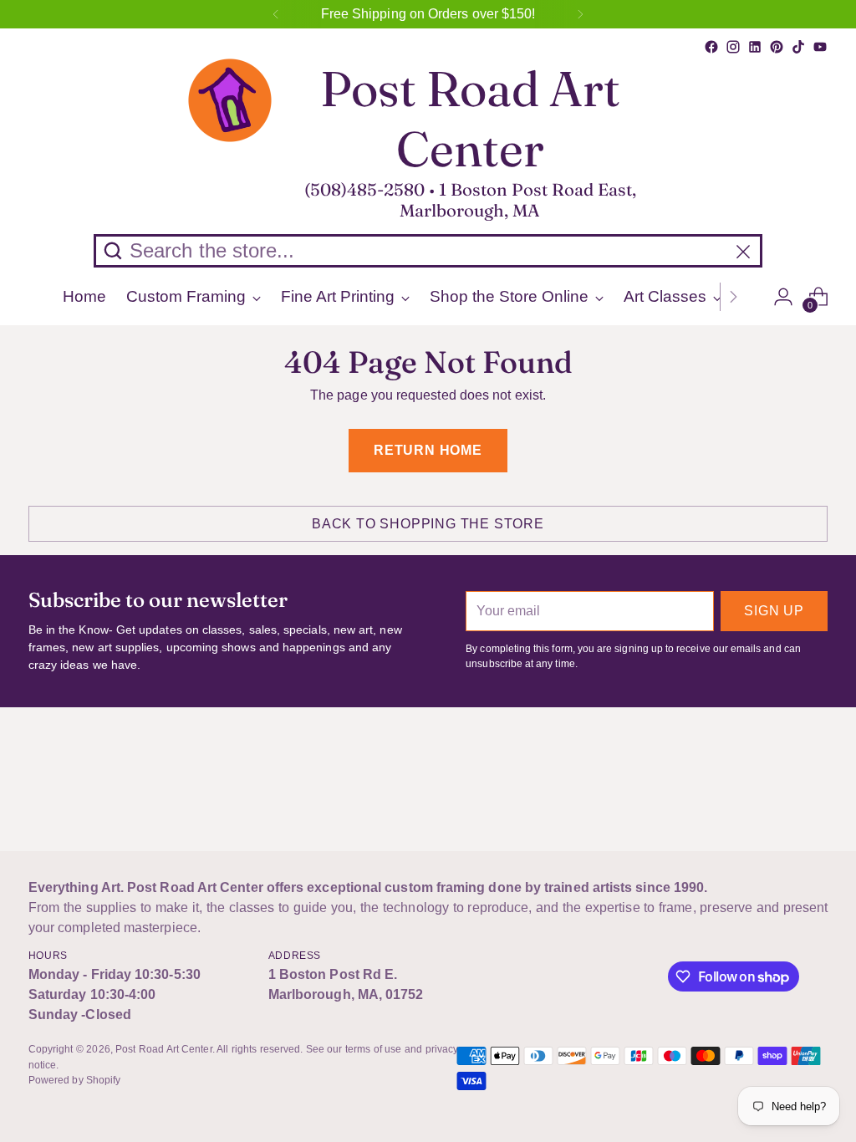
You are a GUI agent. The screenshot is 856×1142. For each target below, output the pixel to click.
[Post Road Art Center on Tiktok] (798, 46)
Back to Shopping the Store (428, 524)
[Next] (580, 14)
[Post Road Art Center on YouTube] (820, 46)
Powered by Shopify (74, 1080)
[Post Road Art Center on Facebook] (711, 46)
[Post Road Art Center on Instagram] (733, 46)
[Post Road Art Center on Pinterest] (776, 46)
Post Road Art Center (163, 1049)
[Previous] (275, 14)
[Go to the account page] (783, 297)
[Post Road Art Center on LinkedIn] (754, 46)
